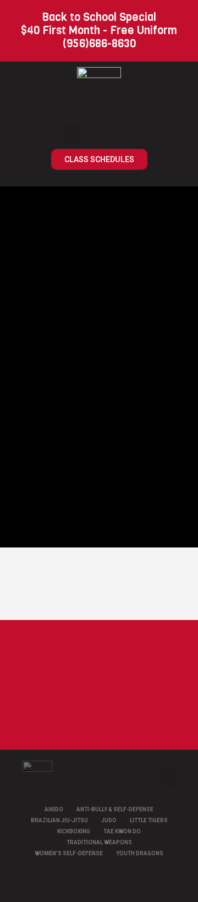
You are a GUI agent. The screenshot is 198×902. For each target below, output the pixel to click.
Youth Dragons (139, 853)
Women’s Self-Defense (69, 853)
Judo (109, 820)
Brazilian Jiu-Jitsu (59, 820)
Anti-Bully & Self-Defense (114, 809)
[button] (71, 134)
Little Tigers (149, 820)
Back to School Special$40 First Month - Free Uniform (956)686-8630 (99, 30)
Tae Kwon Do (122, 831)
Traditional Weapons (99, 842)
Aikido (54, 809)
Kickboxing (73, 831)
